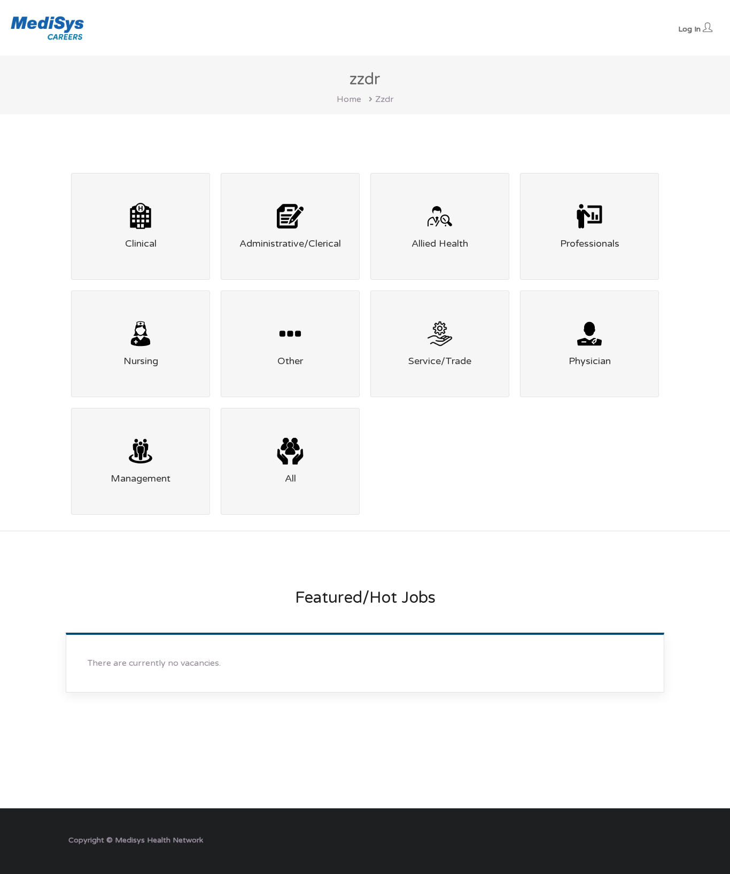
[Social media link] (652, 839)
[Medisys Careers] (48, 27)
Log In (690, 29)
